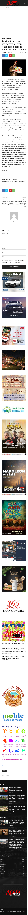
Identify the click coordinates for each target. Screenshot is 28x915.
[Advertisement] (14, 23)
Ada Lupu (8, 179)
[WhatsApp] (13, 55)
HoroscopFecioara (11, 745)
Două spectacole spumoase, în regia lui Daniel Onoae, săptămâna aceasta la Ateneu (20, 203)
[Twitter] (6, 55)
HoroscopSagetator (4, 755)
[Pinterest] (10, 55)
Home (3, 7)
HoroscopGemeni (17, 735)
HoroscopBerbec (4, 735)
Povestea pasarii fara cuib (7, 181)
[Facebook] (3, 55)
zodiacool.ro (18, 760)
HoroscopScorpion (23, 745)
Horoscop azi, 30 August (11, 726)
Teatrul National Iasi (19, 181)
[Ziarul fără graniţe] (12, 892)
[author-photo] (14, 219)
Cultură (7, 7)
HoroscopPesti (23, 755)
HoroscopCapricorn (11, 755)
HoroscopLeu (4, 745)
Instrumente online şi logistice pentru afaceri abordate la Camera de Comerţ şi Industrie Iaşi (8, 202)
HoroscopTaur (11, 735)
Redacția (5, 52)
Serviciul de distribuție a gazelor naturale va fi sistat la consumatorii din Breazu (16, 789)
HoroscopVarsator (17, 755)
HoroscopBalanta (17, 745)
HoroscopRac (23, 735)
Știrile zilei (8, 38)
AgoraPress (14, 179)
